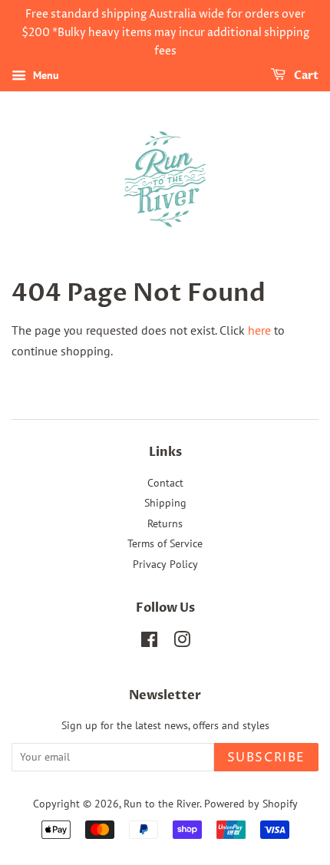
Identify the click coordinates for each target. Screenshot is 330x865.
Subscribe (266, 757)
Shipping (165, 503)
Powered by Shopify (251, 804)
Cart (305, 76)
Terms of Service (165, 543)
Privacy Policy (165, 564)
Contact (165, 483)
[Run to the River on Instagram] (181, 642)
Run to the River (162, 804)
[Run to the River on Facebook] (149, 642)
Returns (165, 523)
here (259, 330)
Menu (44, 76)
